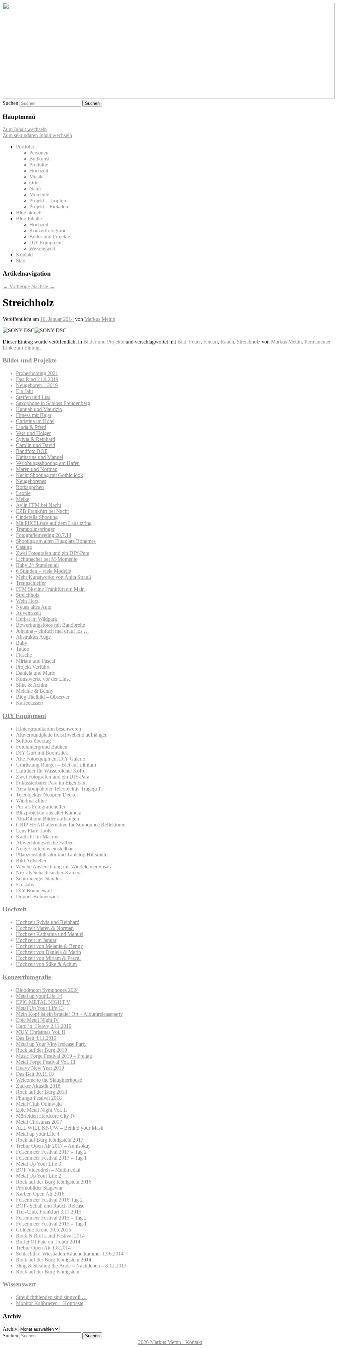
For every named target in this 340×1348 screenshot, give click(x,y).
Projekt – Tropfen (47, 200)
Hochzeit (38, 170)
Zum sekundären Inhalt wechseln (37, 135)
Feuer (195, 341)
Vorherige (16, 286)
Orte (34, 182)
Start (21, 260)
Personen (38, 152)
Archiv (10, 1329)
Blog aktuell (29, 212)
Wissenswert (42, 248)
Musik (35, 176)
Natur (35, 188)
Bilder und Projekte (49, 236)
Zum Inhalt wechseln (25, 129)
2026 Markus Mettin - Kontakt (170, 1342)
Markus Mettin (99, 319)
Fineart (210, 341)
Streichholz (248, 341)
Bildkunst (39, 158)
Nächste (43, 286)
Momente (39, 194)
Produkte (38, 164)
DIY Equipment (46, 242)
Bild (181, 341)
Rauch (227, 341)
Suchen (10, 103)
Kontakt (24, 254)
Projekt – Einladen (48, 206)
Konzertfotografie (47, 230)
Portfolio (25, 146)
